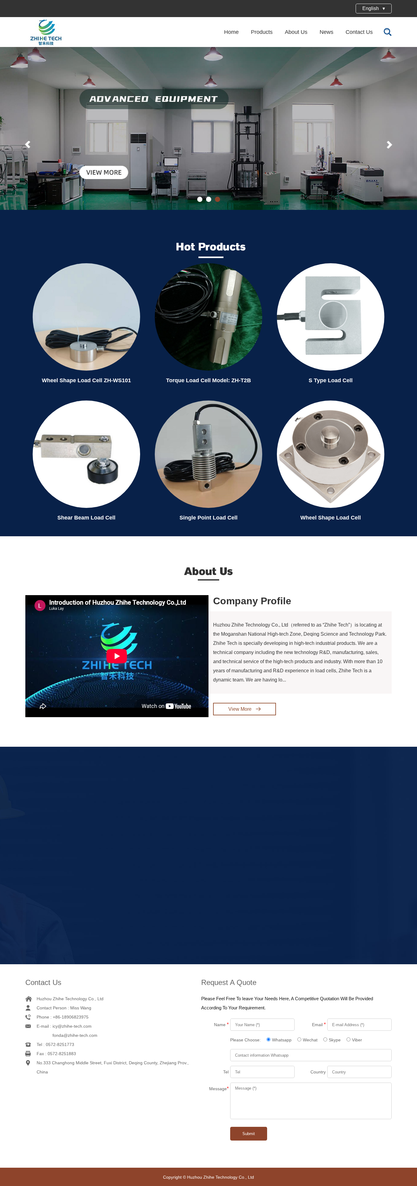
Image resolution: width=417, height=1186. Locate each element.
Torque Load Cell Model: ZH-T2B (208, 380)
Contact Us (359, 32)
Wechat (310, 1039)
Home (231, 32)
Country (318, 1071)
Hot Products (211, 247)
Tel (226, 1071)
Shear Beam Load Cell (86, 518)
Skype (335, 1039)
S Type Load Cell (331, 380)
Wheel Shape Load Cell (330, 518)
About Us (296, 32)
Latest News (208, 773)
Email (319, 1024)
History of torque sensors (349, 863)
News (326, 32)
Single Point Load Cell (208, 518)
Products (262, 32)
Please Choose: (246, 1039)
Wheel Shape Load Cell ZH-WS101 (86, 380)
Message (219, 1088)
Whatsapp (282, 1039)
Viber (357, 1039)
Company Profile (252, 600)
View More (240, 709)
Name (221, 1024)
